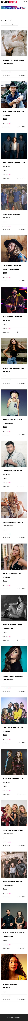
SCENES (9, 72)
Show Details (22, 75)
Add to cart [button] (7, 75)
